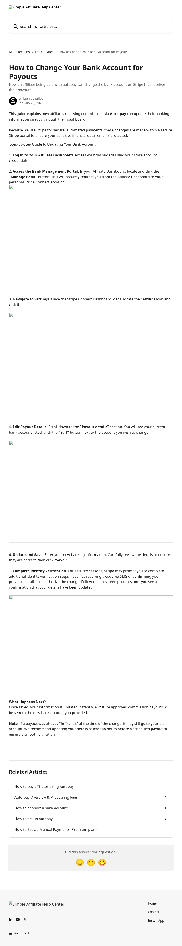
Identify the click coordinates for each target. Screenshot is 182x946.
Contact (153, 912)
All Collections (19, 52)
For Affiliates (44, 52)
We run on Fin (23, 933)
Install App (156, 920)
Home (152, 903)
